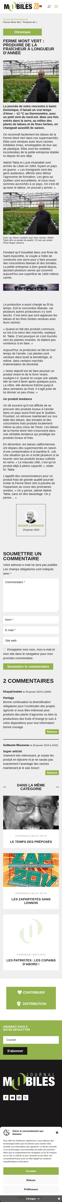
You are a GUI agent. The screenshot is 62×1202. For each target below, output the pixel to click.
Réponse (52, 731)
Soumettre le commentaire (28, 666)
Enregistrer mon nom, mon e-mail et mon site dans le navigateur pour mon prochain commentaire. (29, 654)
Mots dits (39, 954)
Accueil (7, 19)
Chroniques (19, 19)
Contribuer (34, 992)
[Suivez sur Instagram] (19, 1097)
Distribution (34, 1004)
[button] (57, 1132)
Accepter (31, 1171)
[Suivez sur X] (25, 1097)
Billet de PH (39, 836)
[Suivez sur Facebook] (5, 1097)
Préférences (31, 1189)
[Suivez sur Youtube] (12, 1097)
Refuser (31, 1180)
